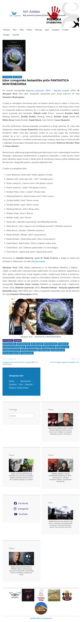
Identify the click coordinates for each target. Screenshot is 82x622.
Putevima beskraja (61, 90)
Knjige (18, 340)
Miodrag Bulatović (12, 350)
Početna (6, 30)
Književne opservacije (35, 90)
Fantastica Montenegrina (14, 347)
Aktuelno (8, 340)
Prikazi (29, 30)
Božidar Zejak (25, 344)
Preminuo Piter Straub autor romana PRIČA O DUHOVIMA (20, 361)
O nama (65, 30)
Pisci (15, 30)
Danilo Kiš (64, 344)
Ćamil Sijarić (38, 344)
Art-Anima (31, 11)
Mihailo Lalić (63, 347)
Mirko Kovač (44, 350)
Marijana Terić (49, 347)
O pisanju (55, 30)
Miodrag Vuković (29, 350)
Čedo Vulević (51, 344)
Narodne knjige (38, 261)
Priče (22, 30)
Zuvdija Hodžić (27, 353)
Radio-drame (22, 387)
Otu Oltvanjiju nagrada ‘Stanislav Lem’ (65, 360)
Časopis (6, 35)
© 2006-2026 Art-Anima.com (41, 618)
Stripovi (12, 387)
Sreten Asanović (11, 353)
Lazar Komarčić (34, 347)
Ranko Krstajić (58, 350)
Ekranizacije (25, 381)
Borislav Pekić (10, 344)
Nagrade (29, 384)
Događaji (13, 384)
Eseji (47, 30)
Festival (15, 35)
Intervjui (38, 30)
